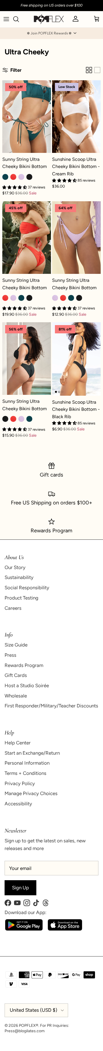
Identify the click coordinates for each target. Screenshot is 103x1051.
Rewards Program (24, 665)
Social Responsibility (27, 587)
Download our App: (25, 912)
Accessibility (18, 803)
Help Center (18, 743)
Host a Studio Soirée (27, 685)
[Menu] (6, 19)
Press (10, 655)
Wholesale (16, 696)
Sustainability (19, 577)
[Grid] (89, 70)
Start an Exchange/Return (32, 753)
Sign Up (20, 887)
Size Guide (16, 645)
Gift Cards (16, 675)
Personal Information (27, 763)
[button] (51, 33)
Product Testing (21, 598)
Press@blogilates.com (25, 1031)
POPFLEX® (28, 1025)
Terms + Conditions (25, 773)
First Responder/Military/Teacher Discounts (51, 706)
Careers (13, 608)
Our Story (15, 567)
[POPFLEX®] (49, 19)
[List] (97, 70)
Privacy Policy (20, 783)
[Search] (19, 19)
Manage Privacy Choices (31, 793)
